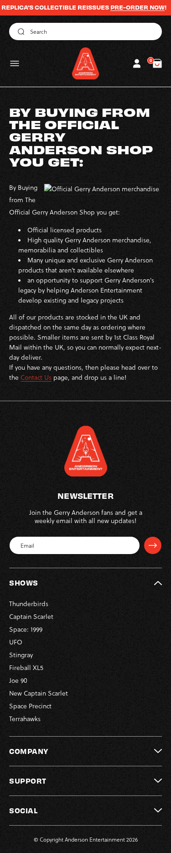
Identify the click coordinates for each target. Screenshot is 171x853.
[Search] (19, 31)
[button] (14, 63)
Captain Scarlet (31, 616)
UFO (15, 642)
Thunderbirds (28, 603)
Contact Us (36, 377)
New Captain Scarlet (38, 693)
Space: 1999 (25, 629)
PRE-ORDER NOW (130, 7)
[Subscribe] (152, 545)
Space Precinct (30, 706)
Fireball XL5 (26, 667)
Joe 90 (18, 680)
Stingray (21, 654)
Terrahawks (25, 718)
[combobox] (85, 31)
